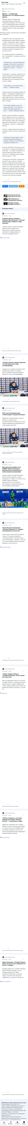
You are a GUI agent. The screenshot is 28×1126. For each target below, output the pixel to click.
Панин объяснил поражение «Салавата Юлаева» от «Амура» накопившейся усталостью (12, 529)
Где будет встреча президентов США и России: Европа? (14, 203)
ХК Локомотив (10, 181)
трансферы (4, 401)
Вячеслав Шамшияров (10, 8)
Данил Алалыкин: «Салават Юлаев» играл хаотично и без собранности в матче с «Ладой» (14, 963)
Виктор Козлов (5, 350)
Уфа (9, 350)
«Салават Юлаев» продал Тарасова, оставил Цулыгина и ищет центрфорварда (14, 364)
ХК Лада (10, 950)
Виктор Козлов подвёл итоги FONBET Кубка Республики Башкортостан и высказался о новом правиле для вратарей (12, 469)
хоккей (19, 350)
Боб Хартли (4, 181)
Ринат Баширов (16, 452)
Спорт (9, 11)
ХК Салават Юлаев (17, 181)
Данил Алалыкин (5, 1094)
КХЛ (12, 452)
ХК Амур (13, 512)
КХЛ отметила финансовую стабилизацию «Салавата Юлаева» (13, 413)
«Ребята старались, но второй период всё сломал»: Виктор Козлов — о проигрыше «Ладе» (12, 819)
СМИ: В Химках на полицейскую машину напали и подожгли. (15, 199)
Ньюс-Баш (4, 2)
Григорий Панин (5, 660)
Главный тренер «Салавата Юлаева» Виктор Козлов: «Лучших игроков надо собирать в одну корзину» (13, 221)
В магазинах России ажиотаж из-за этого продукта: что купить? (15, 195)
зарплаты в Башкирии (6, 452)
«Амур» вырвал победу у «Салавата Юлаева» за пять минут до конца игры (13, 675)
